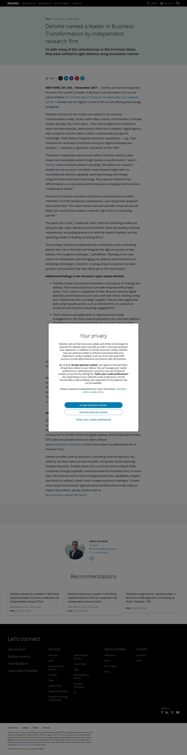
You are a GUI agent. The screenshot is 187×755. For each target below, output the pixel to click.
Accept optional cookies (93, 405)
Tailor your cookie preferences (93, 419)
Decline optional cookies (93, 412)
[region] (93, 377)
